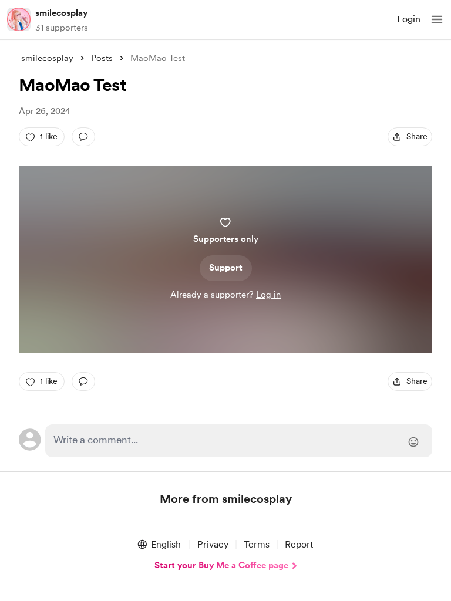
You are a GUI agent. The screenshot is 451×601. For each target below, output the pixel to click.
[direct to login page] (238, 440)
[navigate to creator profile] (19, 19)
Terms (257, 544)
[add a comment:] (83, 136)
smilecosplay (61, 13)
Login (408, 19)
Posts (102, 58)
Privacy (212, 544)
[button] (437, 19)
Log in (268, 294)
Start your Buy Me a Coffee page (221, 565)
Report (299, 544)
